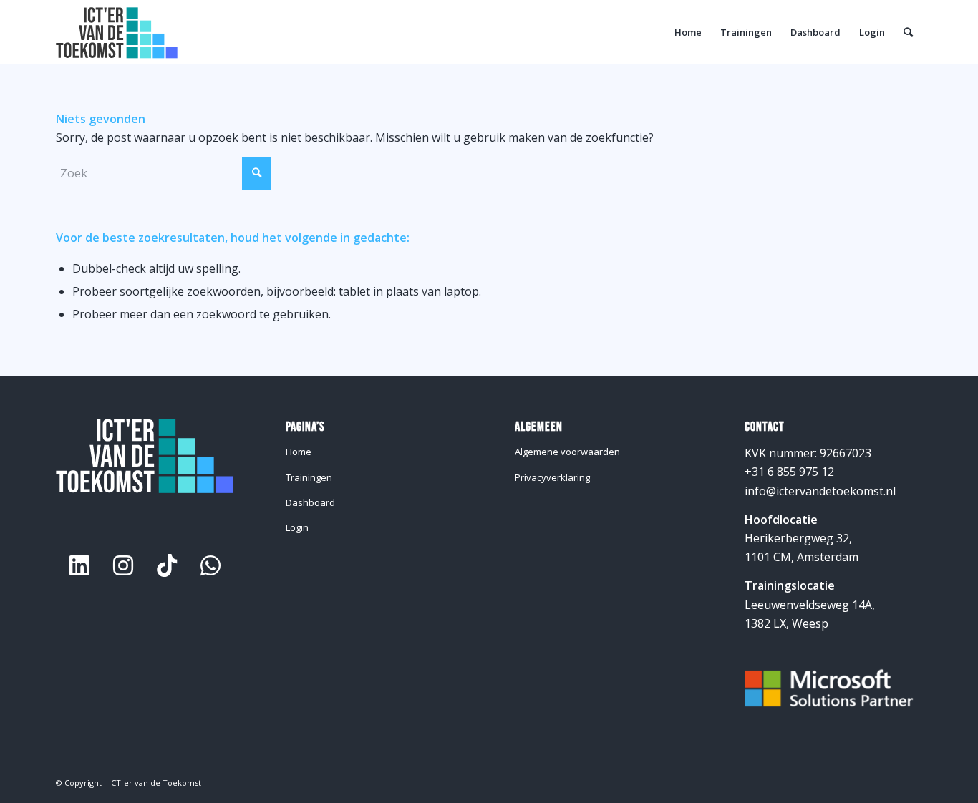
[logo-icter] (117, 32)
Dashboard (310, 502)
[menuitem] (688, 32)
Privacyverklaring (552, 477)
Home (298, 451)
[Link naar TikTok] (167, 565)
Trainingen (309, 477)
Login (297, 527)
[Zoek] (908, 32)
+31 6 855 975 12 (789, 472)
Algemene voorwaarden (567, 451)
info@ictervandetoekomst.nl (820, 491)
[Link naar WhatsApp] (210, 565)
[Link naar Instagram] (123, 565)
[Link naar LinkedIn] (79, 565)
